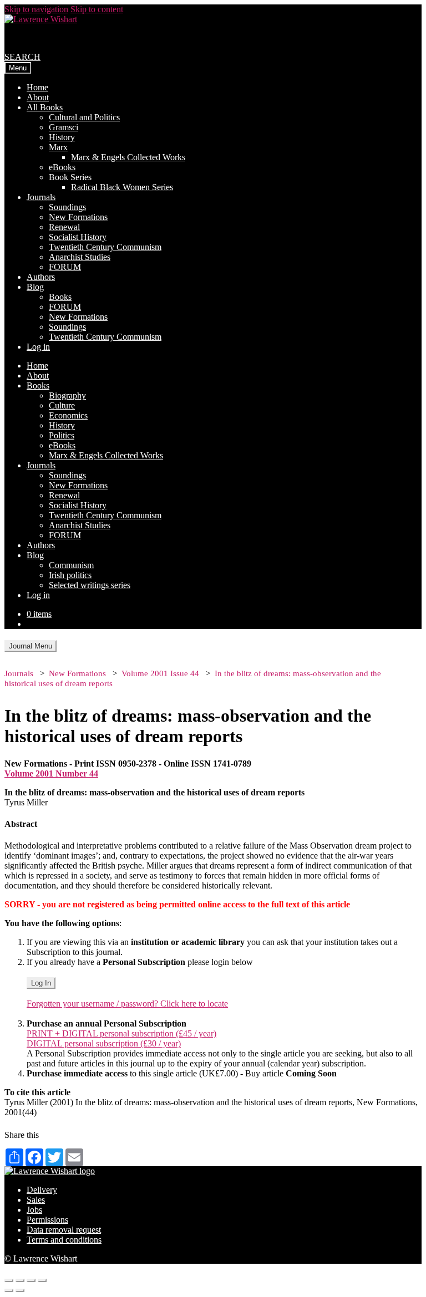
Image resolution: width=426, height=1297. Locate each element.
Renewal (64, 227)
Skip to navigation (36, 9)
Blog (35, 287)
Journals (41, 197)
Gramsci (63, 127)
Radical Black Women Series (122, 187)
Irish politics (70, 575)
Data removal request (64, 1229)
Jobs (34, 1209)
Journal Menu (30, 646)
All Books (45, 107)
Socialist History (77, 237)
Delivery (42, 1189)
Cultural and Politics (84, 117)
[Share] (20, 1280)
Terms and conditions (64, 1239)
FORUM (65, 267)
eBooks (62, 167)
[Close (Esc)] (8, 1280)
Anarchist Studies (79, 257)
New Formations (78, 217)
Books (60, 297)
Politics (61, 435)
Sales (36, 1199)
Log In (41, 983)
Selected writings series (89, 585)
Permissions (47, 1219)
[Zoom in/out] (42, 1280)
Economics (68, 415)
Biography (67, 395)
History (62, 137)
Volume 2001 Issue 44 (160, 673)
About (38, 97)
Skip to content (96, 9)
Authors (41, 277)
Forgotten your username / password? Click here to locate (127, 1003)
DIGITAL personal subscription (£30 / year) (104, 1043)
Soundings (67, 207)
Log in (38, 346)
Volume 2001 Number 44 (51, 773)
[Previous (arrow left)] (8, 1290)
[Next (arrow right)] (20, 1290)
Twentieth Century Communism (105, 247)
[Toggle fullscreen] (31, 1280)
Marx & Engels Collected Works (128, 157)
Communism (71, 565)
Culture (62, 405)
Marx (58, 147)
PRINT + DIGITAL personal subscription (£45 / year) (121, 1033)
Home (37, 87)
